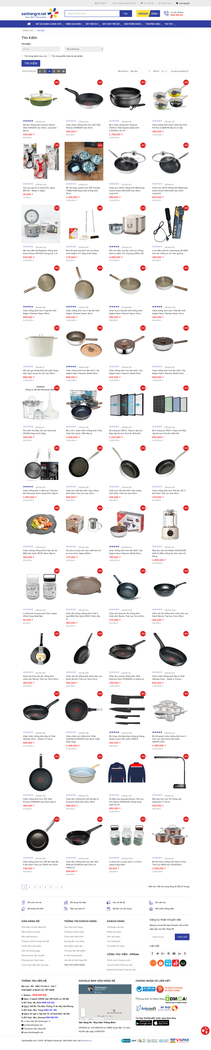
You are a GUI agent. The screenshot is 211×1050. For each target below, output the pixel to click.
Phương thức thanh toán (33, 960)
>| (62, 887)
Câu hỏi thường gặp (31, 951)
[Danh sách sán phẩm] (58, 71)
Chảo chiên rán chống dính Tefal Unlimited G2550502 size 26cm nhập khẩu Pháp (83, 739)
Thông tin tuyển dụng (74, 932)
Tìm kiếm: (26, 44)
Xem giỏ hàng (113, 936)
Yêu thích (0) (148, 3)
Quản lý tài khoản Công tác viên (121, 969)
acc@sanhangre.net (33, 1025)
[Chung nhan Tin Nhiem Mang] (150, 999)
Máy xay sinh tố (77, 908)
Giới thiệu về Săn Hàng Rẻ (34, 927)
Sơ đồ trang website (73, 955)
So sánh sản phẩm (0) (179, 71)
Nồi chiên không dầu (164, 908)
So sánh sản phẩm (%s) (126, 3)
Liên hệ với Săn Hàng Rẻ (75, 960)
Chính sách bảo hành (31, 946)
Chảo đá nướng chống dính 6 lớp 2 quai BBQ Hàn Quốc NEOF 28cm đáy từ (83, 616)
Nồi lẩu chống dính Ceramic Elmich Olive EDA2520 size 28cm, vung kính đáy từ (40, 128)
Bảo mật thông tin (30, 936)
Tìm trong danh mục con (35, 56)
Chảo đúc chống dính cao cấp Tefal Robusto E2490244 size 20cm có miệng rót (82, 865)
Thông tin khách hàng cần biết (35, 941)
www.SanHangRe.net (33, 1032)
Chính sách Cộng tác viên (118, 960)
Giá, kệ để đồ (119, 902)
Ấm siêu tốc (160, 902)
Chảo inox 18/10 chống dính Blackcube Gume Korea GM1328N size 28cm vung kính (127, 191)
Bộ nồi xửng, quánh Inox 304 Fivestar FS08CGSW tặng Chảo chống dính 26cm (83, 191)
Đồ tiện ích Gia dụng (122, 908)
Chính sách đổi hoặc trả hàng (35, 965)
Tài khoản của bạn (115, 927)
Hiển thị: (156, 71)
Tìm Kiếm (40, 31)
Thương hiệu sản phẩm (75, 951)
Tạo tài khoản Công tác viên (119, 965)
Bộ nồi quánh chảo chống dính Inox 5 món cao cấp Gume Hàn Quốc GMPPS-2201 (169, 739)
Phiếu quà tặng (114, 932)
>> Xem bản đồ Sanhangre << (37, 1021)
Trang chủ (28, 31)
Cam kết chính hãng (73, 927)
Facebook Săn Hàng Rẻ (35, 1029)
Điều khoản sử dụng (31, 932)
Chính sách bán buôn (74, 936)
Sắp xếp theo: (123, 71)
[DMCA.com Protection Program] (176, 999)
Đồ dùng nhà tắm (35, 908)
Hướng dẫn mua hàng (74, 941)
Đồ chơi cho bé (34, 902)
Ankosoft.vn (86, 1040)
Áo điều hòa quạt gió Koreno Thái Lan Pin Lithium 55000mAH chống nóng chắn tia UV (126, 802)
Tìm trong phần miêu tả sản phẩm (67, 56)
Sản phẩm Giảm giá (73, 946)
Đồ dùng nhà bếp (78, 902)
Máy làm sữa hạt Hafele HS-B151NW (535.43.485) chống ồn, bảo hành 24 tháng (169, 553)
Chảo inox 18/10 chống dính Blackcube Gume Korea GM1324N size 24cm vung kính (170, 191)
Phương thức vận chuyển (33, 955)
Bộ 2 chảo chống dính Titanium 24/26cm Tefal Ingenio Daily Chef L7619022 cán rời (124, 128)
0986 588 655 (176, 15)
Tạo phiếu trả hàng (115, 946)
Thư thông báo (113, 941)
